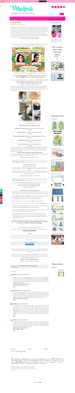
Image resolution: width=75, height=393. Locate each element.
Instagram (44, 75)
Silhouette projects (15, 363)
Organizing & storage (37, 362)
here (31, 129)
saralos (14, 319)
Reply (14, 286)
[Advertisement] (57, 98)
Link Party (15, 267)
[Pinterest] (1, 198)
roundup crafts (53, 362)
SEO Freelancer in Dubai (18, 329)
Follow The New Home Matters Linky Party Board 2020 (29, 152)
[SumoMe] (1, 203)
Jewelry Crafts (22, 17)
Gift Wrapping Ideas (32, 17)
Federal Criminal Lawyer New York (20, 285)
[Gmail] (1, 200)
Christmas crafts (41, 359)
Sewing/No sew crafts (56, 17)
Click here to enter (29, 244)
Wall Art (36, 363)
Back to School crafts (15, 359)
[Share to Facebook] (14, 265)
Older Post (46, 349)
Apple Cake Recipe (22, 132)
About (16, 17)
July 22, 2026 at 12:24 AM (22, 319)
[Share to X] (13, 265)
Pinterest (39, 75)
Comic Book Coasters (23, 144)
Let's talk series (22, 19)
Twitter (35, 75)
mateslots (15, 303)
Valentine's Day (29, 363)
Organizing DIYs (14, 19)
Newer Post (13, 349)
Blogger (39, 382)
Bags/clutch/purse (26, 359)
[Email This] (11, 265)
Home (12, 17)
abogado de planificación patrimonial (20, 298)
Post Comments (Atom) (21, 351)
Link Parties (45, 19)
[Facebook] (1, 192)
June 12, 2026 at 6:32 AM (23, 303)
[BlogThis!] (12, 265)
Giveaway (42, 360)
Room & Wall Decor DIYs (43, 17)
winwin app (15, 310)
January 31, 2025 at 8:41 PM (24, 290)
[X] (1, 195)
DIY (53, 359)
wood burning (42, 363)
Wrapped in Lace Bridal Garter (21, 128)
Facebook (31, 75)
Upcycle (22, 363)
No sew (28, 362)
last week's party (29, 147)
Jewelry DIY (47, 360)
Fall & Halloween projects (16, 360)
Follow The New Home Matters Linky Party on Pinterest (29, 82)
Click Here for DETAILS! (29, 230)
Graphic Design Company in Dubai (20, 327)
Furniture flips (26, 360)
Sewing (60, 362)
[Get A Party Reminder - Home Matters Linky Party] (29, 259)
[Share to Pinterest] (15, 265)
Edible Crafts (31, 19)
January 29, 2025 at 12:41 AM (23, 274)
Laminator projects (56, 360)
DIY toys (60, 359)
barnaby (15, 274)
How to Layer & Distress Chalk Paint (21, 136)
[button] (37, 1)
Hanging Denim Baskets (23, 140)
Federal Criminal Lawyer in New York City (21, 283)
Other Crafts (38, 19)
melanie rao (15, 290)
